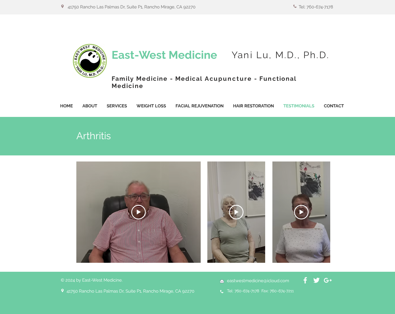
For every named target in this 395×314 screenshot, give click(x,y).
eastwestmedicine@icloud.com (258, 280)
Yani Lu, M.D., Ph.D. (280, 54)
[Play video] (138, 212)
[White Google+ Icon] (328, 280)
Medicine (193, 54)
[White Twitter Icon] (316, 280)
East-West (140, 54)
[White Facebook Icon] (305, 280)
